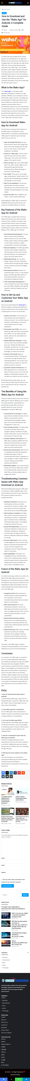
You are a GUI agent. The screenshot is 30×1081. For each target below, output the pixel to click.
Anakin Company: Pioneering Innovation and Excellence (21, 798)
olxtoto (3, 1057)
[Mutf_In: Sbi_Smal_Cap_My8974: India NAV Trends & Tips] (5, 943)
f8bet (2, 1062)
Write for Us (4, 1022)
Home (4, 9)
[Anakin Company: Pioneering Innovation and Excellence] (22, 791)
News (8, 9)
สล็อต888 (3, 1049)
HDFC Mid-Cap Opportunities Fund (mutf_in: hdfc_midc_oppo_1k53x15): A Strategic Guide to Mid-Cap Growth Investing (19, 925)
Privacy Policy (5, 1030)
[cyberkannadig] (15, 2)
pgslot (2, 1054)
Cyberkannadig (15, 1074)
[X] (7, 772)
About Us (3, 1019)
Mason (5, 30)
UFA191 (3, 1041)
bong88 (3, 1060)
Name (3, 858)
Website (3, 872)
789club (3, 1052)
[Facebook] (3, 772)
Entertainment (6, 960)
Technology (5, 967)
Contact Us (4, 1025)
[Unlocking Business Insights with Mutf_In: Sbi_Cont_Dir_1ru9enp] (5, 935)
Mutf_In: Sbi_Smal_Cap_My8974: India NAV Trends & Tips (19, 942)
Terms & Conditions (6, 1032)
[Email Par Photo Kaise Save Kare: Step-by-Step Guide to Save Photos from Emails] (7, 811)
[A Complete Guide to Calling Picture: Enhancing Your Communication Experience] (7, 791)
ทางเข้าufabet (5, 1065)
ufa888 (3, 1047)
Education (5, 957)
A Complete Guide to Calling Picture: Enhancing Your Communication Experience (6, 800)
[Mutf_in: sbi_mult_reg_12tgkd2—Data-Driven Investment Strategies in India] (5, 915)
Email (3, 865)
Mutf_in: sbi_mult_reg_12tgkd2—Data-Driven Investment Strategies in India (20, 915)
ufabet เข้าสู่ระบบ (5, 1044)
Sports (4, 965)
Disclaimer (4, 1027)
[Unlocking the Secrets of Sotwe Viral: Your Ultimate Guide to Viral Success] (22, 811)
